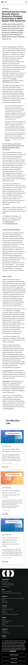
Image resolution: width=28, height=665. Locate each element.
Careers (4, 611)
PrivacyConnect (7, 370)
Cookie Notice (13, 651)
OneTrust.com (9, 222)
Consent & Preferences (7, 583)
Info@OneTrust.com (12, 223)
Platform (4, 637)
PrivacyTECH (12, 47)
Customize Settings (14, 654)
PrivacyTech (6, 381)
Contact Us (4, 631)
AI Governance (5, 586)
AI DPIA (4, 619)
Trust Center (5, 581)
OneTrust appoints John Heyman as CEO (11, 593)
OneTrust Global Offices (7, 609)
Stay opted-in (14, 662)
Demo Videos (5, 602)
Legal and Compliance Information (10, 614)
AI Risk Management (7, 621)
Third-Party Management (8, 584)
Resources (4, 600)
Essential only (14, 658)
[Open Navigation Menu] (26, 2)
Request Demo (5, 632)
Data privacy (5, 622)
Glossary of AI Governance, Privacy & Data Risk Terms (13, 599)
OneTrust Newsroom (7, 591)
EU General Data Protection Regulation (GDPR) (13, 626)
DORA (3, 624)
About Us (4, 607)
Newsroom (4, 612)
